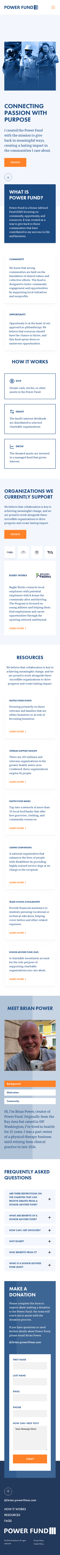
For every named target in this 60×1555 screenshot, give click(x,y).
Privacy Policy (39, 1540)
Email (16, 1391)
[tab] (9, 552)
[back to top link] (8, 1491)
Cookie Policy (39, 1544)
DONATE (15, 162)
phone (17, 1407)
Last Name (19, 1375)
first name (19, 1359)
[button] (53, 7)
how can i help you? (26, 1423)
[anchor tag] (8, 177)
